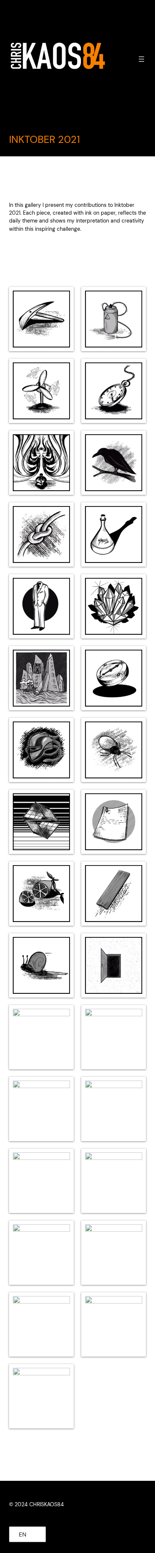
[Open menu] (141, 59)
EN (22, 1534)
